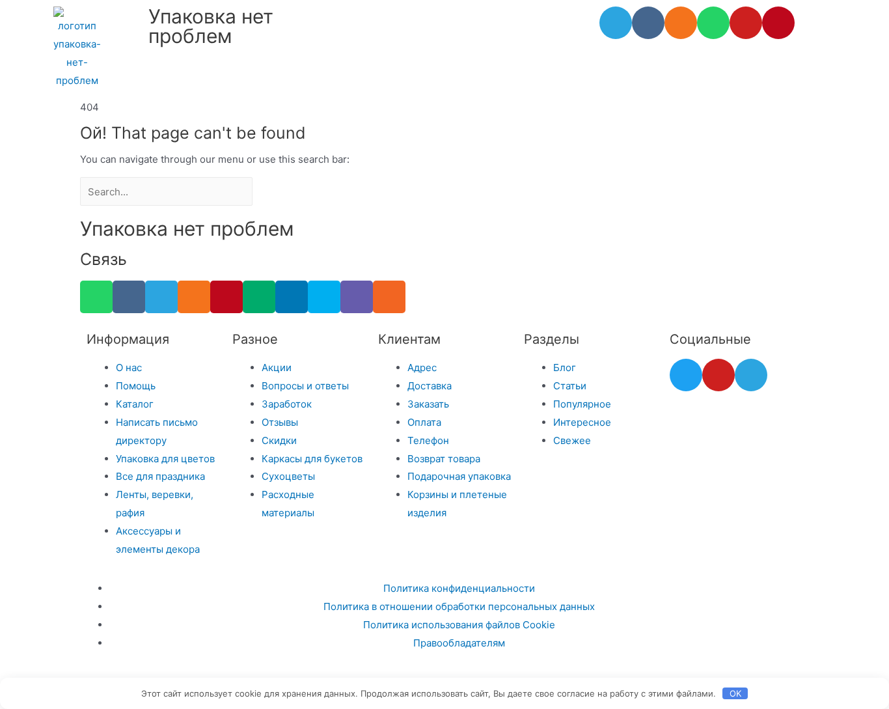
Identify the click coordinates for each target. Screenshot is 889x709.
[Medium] (259, 297)
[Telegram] (615, 23)
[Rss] (389, 297)
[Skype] (324, 297)
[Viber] (356, 297)
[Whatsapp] (713, 23)
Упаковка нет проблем (210, 26)
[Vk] (648, 23)
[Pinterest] (778, 23)
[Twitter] (686, 375)
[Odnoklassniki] (680, 23)
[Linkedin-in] (291, 297)
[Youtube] (746, 23)
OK (735, 693)
